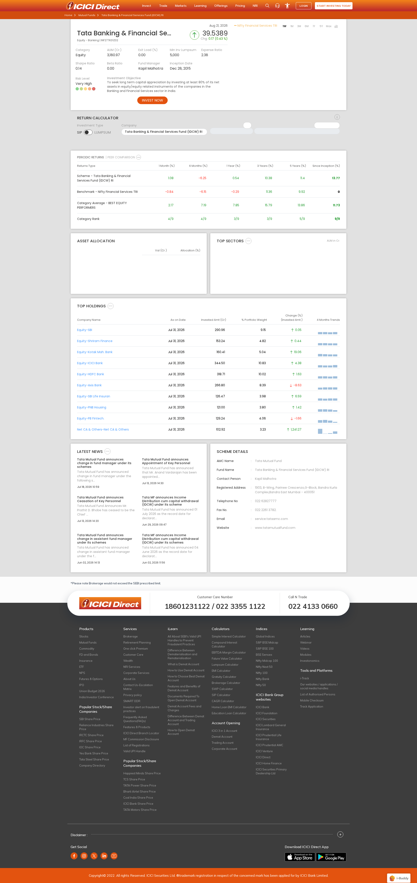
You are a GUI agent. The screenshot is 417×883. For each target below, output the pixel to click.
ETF (81, 666)
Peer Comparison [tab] (121, 157)
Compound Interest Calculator (224, 644)
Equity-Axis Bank (89, 385)
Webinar (306, 642)
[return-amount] (337, 117)
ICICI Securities (266, 719)
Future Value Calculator (227, 658)
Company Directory (92, 765)
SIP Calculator (221, 695)
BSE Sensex (264, 654)
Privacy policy (132, 695)
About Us (129, 679)
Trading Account (222, 742)
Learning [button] (200, 6)
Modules (305, 654)
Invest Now (152, 100)
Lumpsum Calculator (225, 664)
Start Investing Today (334, 5)
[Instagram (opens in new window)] (84, 855)
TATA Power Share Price (139, 785)
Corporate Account (224, 748)
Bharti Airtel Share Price (139, 791)
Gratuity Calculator (224, 676)
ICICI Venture (264, 751)
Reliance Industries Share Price (96, 727)
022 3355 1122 (240, 606)
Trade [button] (163, 6)
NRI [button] (255, 6)
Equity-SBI (84, 330)
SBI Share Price (89, 719)
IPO (81, 685)
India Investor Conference (96, 697)
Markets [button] (181, 6)
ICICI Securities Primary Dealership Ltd (271, 771)
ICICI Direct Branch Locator (141, 733)
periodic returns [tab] (90, 157)
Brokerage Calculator (226, 683)
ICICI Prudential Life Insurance (268, 737)
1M (291, 26)
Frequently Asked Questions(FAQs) (135, 719)
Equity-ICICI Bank (90, 363)
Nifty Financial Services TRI (257, 25)
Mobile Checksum (312, 700)
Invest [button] (146, 6)
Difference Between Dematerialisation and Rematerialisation (182, 654)
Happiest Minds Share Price (142, 773)
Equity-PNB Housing (91, 407)
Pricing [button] (240, 6)
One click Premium (135, 648)
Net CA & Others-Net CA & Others (103, 429)
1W (284, 26)
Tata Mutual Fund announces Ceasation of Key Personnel (100, 499)
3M (299, 26)
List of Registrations (136, 745)
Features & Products (136, 727)
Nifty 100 (262, 673)
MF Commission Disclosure (141, 739)
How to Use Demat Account (186, 670)
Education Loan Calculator (229, 713)
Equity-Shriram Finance (95, 341)
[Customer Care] (277, 5)
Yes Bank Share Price (93, 753)
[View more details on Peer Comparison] (138, 157)
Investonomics (309, 660)
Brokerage (130, 636)
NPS (82, 673)
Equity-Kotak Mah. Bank (95, 352)
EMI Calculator (221, 670)
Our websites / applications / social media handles (319, 686)
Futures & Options (91, 679)
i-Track (304, 678)
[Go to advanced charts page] (336, 26)
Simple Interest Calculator (229, 636)
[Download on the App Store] (300, 857)
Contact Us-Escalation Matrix (138, 687)
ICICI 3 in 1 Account (224, 730)
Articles (305, 636)
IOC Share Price (90, 747)
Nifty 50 (261, 685)
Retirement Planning (137, 642)
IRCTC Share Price (91, 735)
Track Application (311, 706)
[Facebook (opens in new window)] (74, 855)
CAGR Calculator (223, 701)
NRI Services (131, 666)
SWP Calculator (222, 689)
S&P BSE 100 (265, 648)
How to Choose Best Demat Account (186, 678)
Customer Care (133, 654)
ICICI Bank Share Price (138, 803)
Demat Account (222, 736)
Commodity (86, 648)
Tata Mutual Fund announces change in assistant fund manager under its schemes (104, 538)
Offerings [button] (221, 6)
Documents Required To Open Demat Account (183, 698)
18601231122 (187, 606)
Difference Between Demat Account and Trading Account (186, 720)
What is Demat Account (183, 664)
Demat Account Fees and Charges (184, 708)
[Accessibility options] (287, 5)
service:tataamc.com (271, 519)
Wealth (128, 660)
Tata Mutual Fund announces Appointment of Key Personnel (166, 461)
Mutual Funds (86, 15)
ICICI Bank (262, 707)
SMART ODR (131, 701)
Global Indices (265, 636)
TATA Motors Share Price (140, 809)
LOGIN (304, 5)
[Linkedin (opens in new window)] (104, 855)
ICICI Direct (263, 757)
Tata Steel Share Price (94, 759)
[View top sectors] (248, 241)
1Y (314, 26)
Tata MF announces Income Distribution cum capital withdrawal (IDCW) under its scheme (170, 501)
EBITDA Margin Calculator (229, 652)
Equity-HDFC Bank (90, 374)
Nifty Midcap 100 (267, 660)
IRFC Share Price (90, 741)
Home (68, 15)
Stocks (83, 636)
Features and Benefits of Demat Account (184, 688)
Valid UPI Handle (134, 751)
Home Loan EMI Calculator (229, 707)
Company (129, 125)
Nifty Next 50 (264, 666)
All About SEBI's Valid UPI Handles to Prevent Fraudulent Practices (184, 640)
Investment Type (90, 125)
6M (307, 26)
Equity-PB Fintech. (90, 418)
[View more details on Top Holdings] (111, 306)
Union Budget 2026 (92, 691)
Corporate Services (136, 673)
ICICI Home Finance (269, 763)
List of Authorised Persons (317, 694)
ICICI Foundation (266, 713)
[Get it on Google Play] (331, 857)
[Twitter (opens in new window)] (94, 855)
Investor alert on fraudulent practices (141, 709)
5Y (321, 26)
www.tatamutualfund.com (275, 528)
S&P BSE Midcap (267, 642)
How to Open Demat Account (181, 732)
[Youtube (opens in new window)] (114, 855)
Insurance (86, 660)
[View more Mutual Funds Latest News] (107, 451)
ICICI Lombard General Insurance (271, 727)
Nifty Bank (262, 679)
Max (328, 26)
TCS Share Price (134, 779)
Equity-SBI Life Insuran (93, 396)
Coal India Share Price (138, 797)
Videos (304, 648)
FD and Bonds (88, 654)
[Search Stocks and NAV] (267, 5)
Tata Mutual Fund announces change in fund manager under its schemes (104, 463)
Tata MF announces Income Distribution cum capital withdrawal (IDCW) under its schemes (170, 538)
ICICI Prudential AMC (269, 745)
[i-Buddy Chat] (399, 875)
